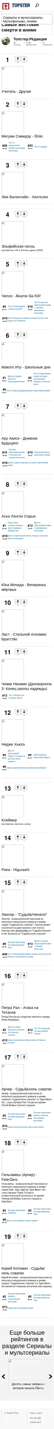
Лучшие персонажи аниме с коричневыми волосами (16, 1297)
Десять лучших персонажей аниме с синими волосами (42, 945)
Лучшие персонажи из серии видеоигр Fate (16, 945)
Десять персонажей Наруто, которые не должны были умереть (16, 756)
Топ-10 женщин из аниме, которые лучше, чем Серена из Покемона (27, 319)
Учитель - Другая (16, 91)
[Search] (37, 5)
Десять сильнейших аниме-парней (21, 1220)
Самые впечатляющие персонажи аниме (25, 1127)
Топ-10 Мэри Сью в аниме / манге (16, 696)
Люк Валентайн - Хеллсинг (25, 196)
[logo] (16, 5)
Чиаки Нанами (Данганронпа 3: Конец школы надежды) (27, 686)
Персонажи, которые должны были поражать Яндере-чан (15, 526)
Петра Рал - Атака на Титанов (20, 1009)
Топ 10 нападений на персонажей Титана (42, 1031)
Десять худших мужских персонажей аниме (16, 379)
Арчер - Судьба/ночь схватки (26, 1088)
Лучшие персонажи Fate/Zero (16, 1211)
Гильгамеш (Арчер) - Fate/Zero (19, 1177)
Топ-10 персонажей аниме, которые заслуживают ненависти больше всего (42, 378)
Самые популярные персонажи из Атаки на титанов (26, 1041)
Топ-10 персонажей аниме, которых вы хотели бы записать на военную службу (29, 955)
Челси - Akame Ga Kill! (21, 295)
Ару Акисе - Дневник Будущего (19, 440)
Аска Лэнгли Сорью (19, 516)
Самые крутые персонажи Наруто (41, 756)
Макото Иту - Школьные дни (26, 366)
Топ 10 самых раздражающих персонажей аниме (28, 390)
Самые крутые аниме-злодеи (20, 1308)
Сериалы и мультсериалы (23, 17)
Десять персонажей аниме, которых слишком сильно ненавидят (27, 537)
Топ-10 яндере (40, 146)
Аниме (32, 21)
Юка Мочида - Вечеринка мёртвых (24, 587)
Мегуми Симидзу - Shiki (22, 136)
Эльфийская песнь (18, 246)
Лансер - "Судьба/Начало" (24, 914)
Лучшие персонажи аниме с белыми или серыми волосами (17, 453)
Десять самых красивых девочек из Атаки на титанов (16, 1031)
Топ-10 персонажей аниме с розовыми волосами (17, 146)
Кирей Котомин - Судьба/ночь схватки (23, 1270)
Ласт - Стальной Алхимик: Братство (24, 636)
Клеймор (9, 819)
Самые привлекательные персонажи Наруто (26, 767)
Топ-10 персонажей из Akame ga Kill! (16, 307)
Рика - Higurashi (15, 869)
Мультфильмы (14, 21)
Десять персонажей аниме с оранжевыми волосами (42, 526)
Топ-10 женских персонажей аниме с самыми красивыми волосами (42, 307)
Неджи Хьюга (13, 744)
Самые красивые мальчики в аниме (42, 453)
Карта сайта (36, 1412)
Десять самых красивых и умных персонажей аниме (27, 463)
